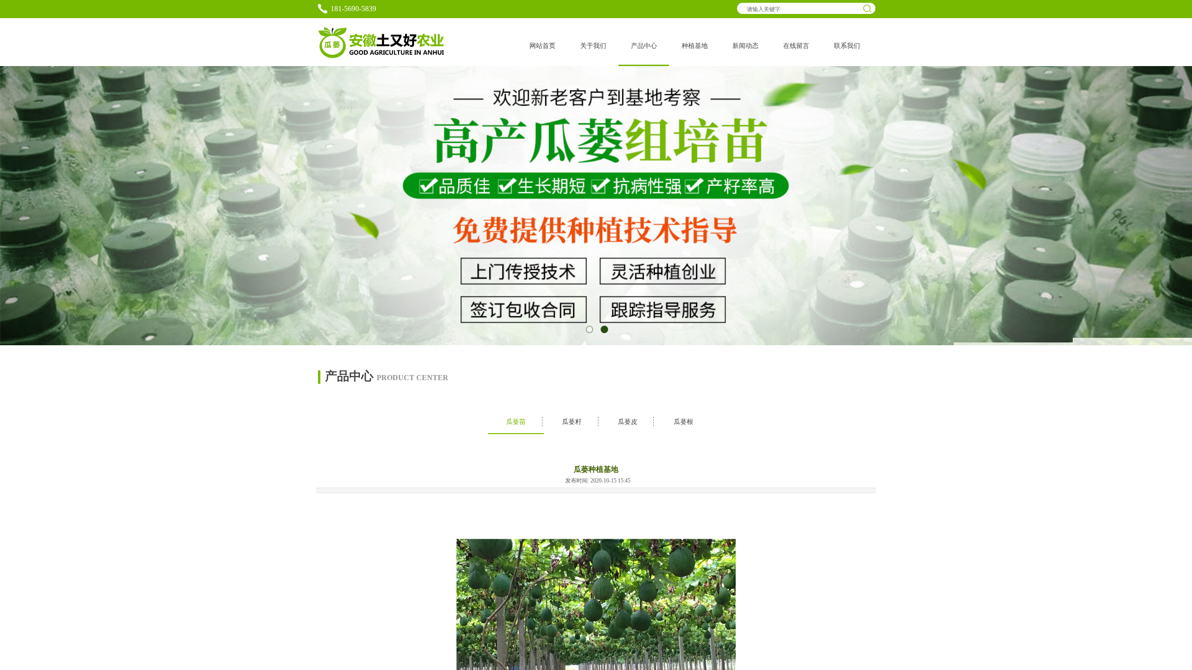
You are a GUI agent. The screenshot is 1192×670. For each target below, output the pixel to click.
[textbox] (801, 9)
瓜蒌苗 (516, 421)
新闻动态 (745, 45)
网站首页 (542, 45)
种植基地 (695, 45)
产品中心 (644, 45)
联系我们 (847, 45)
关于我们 (593, 45)
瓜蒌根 (683, 421)
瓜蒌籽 (572, 421)
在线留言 (796, 45)
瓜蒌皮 (627, 421)
